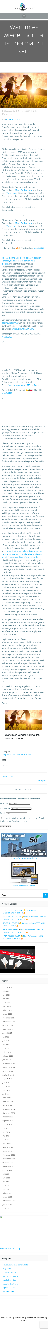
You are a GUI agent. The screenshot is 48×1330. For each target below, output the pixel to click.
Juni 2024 (6, 1086)
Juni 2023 (6, 1132)
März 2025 (6, 1052)
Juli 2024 (5, 1082)
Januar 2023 (7, 1151)
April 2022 (6, 1185)
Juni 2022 (6, 1178)
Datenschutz (6, 1317)
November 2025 (8, 1021)
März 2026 (6, 1006)
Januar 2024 (7, 1105)
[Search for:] (21, 895)
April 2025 (6, 1048)
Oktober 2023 (7, 1117)
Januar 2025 (7, 1060)
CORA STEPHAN (13, 119)
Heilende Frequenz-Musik (24, 885)
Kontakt (24, 1320)
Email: (3, 813)
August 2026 (7, 987)
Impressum (19, 1317)
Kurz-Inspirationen (9, 1272)
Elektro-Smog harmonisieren (24, 858)
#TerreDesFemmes (23, 190)
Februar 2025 (7, 1056)
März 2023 (6, 1143)
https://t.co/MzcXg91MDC (23, 329)
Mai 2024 (6, 1090)
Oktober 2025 (7, 1025)
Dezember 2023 (8, 1109)
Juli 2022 (5, 1174)
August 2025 (7, 1033)
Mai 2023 (6, 1136)
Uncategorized (8, 1291)
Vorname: (4, 803)
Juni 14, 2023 (25, 111)
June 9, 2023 (39, 248)
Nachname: (5, 808)
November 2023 (8, 1113)
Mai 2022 (6, 1181)
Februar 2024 (7, 1102)
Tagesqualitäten (8, 1288)
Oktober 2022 (7, 1162)
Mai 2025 (6, 1044)
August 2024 (7, 1079)
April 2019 (6, 1208)
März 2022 (6, 1189)
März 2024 (6, 1098)
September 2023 (8, 1121)
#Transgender (11, 193)
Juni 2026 (6, 995)
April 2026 (6, 1002)
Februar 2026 (7, 1010)
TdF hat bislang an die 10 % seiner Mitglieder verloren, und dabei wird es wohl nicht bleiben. (21, 261)
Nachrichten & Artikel (22, 754)
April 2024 (6, 1094)
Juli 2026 (5, 991)
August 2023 (7, 1124)
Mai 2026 (6, 999)
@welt (36, 385)
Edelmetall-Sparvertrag (10, 1248)
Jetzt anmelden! (5, 826)
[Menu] (24, 16)
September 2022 (8, 1166)
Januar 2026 (7, 1014)
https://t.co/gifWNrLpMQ (19, 385)
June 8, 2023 (7, 337)
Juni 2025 (6, 1040)
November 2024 (8, 1067)
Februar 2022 (7, 1193)
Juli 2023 (5, 1128)
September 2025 (8, 1029)
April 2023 (6, 1140)
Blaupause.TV (9, 111)
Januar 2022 (7, 1197)
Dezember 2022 (8, 1155)
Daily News (6, 754)
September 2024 (8, 1075)
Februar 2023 (7, 1147)
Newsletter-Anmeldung (36, 1317)
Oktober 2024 (7, 1071)
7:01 (36, 111)
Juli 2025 (5, 1037)
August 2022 (7, 1170)
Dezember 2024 (8, 1063)
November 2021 (8, 1201)
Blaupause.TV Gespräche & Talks (15, 1265)
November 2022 (8, 1159)
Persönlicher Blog (9, 1280)
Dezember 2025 (8, 1018)
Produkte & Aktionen (10, 1284)
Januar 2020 (7, 1204)
